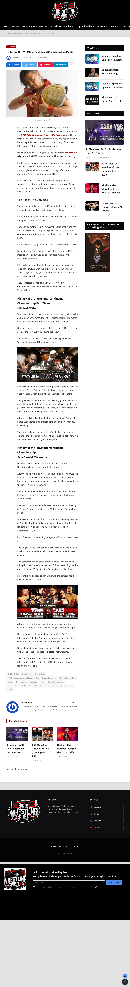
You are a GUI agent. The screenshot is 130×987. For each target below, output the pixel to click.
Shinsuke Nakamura (56, 682)
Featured (11, 47)
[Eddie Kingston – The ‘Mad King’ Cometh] (92, 72)
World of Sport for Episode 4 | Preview (112, 85)
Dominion (26, 674)
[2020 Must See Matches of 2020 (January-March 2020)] (42, 734)
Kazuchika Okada (49, 678)
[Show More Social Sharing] (71, 64)
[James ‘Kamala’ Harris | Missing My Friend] (92, 206)
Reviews (68, 26)
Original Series (84, 26)
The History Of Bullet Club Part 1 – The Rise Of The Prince (112, 99)
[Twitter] (9, 141)
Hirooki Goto (39, 674)
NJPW (42, 682)
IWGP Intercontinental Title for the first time (42, 135)
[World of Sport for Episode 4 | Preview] (92, 86)
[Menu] (5, 26)
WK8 (24, 686)
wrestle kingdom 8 (54, 686)
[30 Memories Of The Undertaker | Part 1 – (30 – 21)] (17, 734)
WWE (10, 690)
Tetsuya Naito (13, 686)
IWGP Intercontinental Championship (23, 678)
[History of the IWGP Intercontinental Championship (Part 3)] (42, 93)
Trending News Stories (34, 26)
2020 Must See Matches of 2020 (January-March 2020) (40, 750)
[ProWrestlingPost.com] (65, 11)
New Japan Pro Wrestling (26, 682)
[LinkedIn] (9, 147)
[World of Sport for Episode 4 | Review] (92, 59)
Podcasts (116, 26)
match (10, 682)
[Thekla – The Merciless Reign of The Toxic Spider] (67, 734)
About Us (75, 846)
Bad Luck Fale (13, 674)
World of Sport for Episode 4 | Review (112, 57)
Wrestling (69, 686)
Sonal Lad (17, 58)
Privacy (63, 846)
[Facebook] (9, 134)
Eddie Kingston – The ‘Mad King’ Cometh (111, 71)
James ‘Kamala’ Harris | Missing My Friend (112, 207)
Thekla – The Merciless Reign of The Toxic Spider (67, 748)
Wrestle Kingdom (36, 686)
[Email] (9, 160)
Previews (56, 26)
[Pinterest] (9, 154)
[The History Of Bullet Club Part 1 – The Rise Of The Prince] (92, 100)
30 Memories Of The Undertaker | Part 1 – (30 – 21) (16, 748)
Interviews (102, 26)
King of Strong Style (68, 678)
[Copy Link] (9, 167)
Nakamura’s (70, 152)
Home (15, 26)
